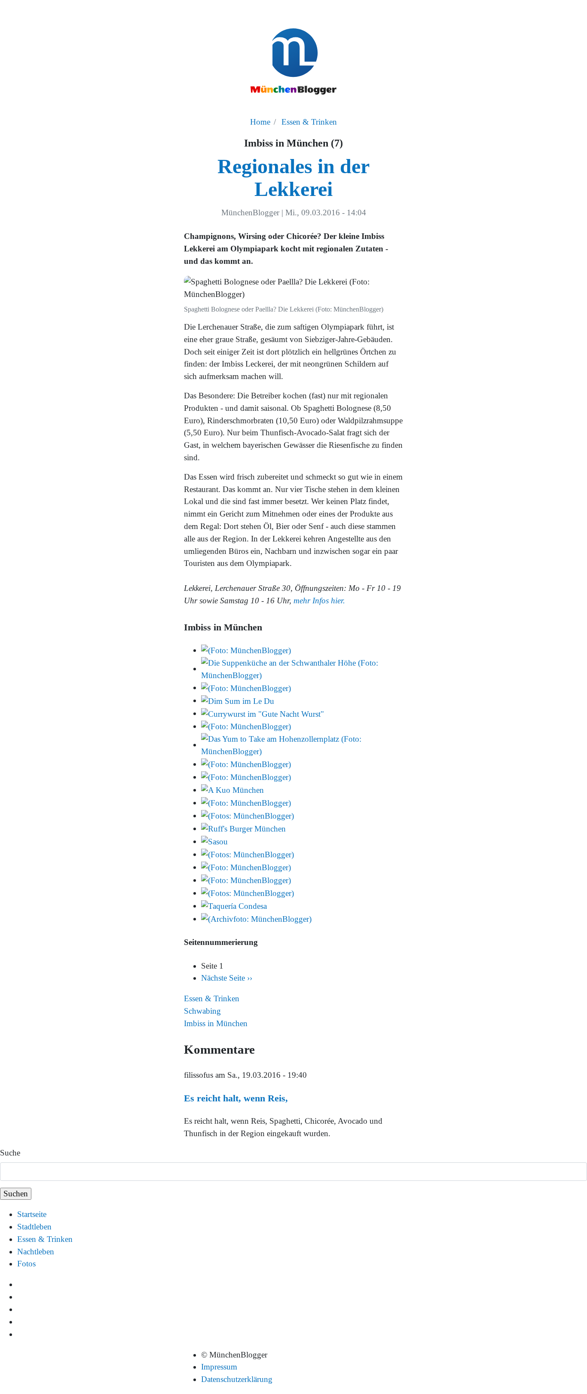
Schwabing (202, 1010)
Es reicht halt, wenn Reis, (236, 1098)
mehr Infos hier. (319, 600)
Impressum (219, 1366)
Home (260, 121)
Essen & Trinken (309, 121)
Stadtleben (34, 1226)
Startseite (31, 1214)
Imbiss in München (216, 1023)
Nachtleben (35, 1251)
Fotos (26, 1263)
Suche (10, 1152)
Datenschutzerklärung (236, 1379)
